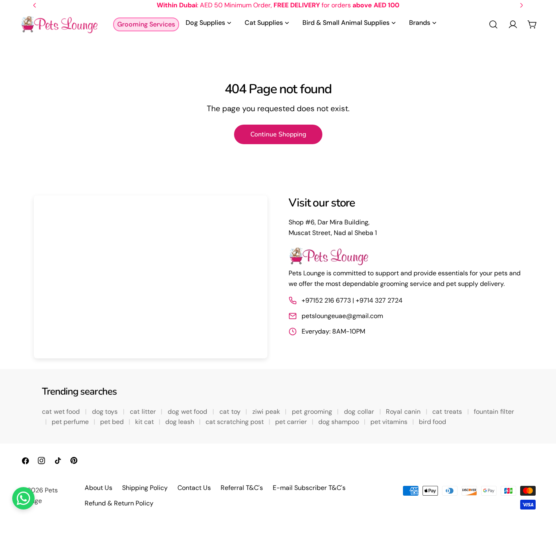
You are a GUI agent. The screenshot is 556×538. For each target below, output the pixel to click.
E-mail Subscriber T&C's (309, 487)
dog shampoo (339, 421)
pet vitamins (389, 421)
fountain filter (494, 411)
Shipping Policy (145, 487)
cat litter (144, 411)
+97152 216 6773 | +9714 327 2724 (352, 300)
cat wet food (62, 411)
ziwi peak (267, 411)
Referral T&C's (242, 487)
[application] (150, 276)
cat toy (230, 411)
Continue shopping (278, 134)
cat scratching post (235, 421)
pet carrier (292, 421)
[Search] (493, 24)
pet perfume (71, 421)
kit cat (145, 421)
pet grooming (313, 411)
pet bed (112, 421)
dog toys (106, 411)
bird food (432, 421)
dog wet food (188, 411)
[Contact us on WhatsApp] (23, 498)
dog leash (180, 421)
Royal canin (404, 411)
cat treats (448, 411)
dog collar (360, 411)
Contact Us (194, 487)
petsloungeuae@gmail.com (342, 316)
